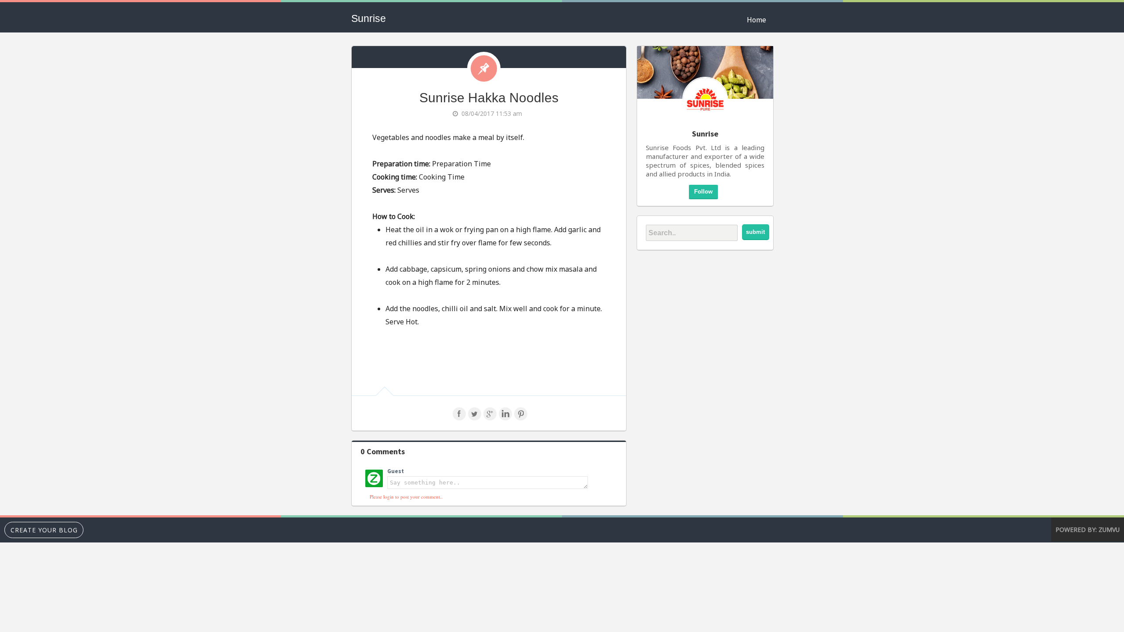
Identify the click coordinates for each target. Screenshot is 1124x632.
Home (756, 20)
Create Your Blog (44, 530)
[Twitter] (474, 417)
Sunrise (368, 18)
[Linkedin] (505, 417)
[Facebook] (459, 417)
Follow (703, 191)
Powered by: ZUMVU (1088, 529)
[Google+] (490, 417)
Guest (395, 471)
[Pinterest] (520, 417)
